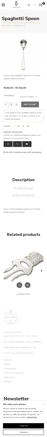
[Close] (44, 404)
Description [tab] (23, 180)
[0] (41, 5)
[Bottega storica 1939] (11, 317)
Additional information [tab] (23, 191)
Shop (9, 23)
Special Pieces (7, 25)
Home (4, 23)
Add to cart (30, 104)
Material (9, 95)
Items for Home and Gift (21, 23)
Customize (23, 432)
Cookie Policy (32, 417)
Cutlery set (35, 23)
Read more (27, 285)
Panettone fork (23, 294)
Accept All (24, 426)
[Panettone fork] (23, 266)
